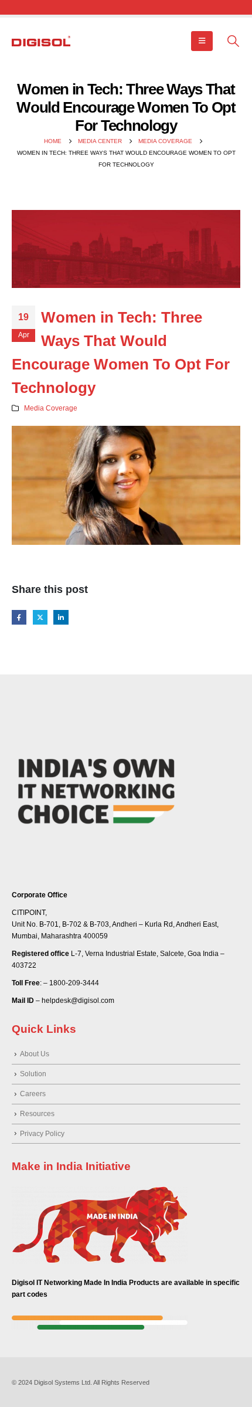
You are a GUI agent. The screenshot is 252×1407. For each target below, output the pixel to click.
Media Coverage (50, 408)
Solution (33, 1073)
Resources (37, 1113)
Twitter (40, 617)
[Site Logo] (41, 41)
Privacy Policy (42, 1133)
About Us (34, 1053)
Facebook (19, 617)
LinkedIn (60, 617)
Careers (33, 1093)
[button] (202, 41)
